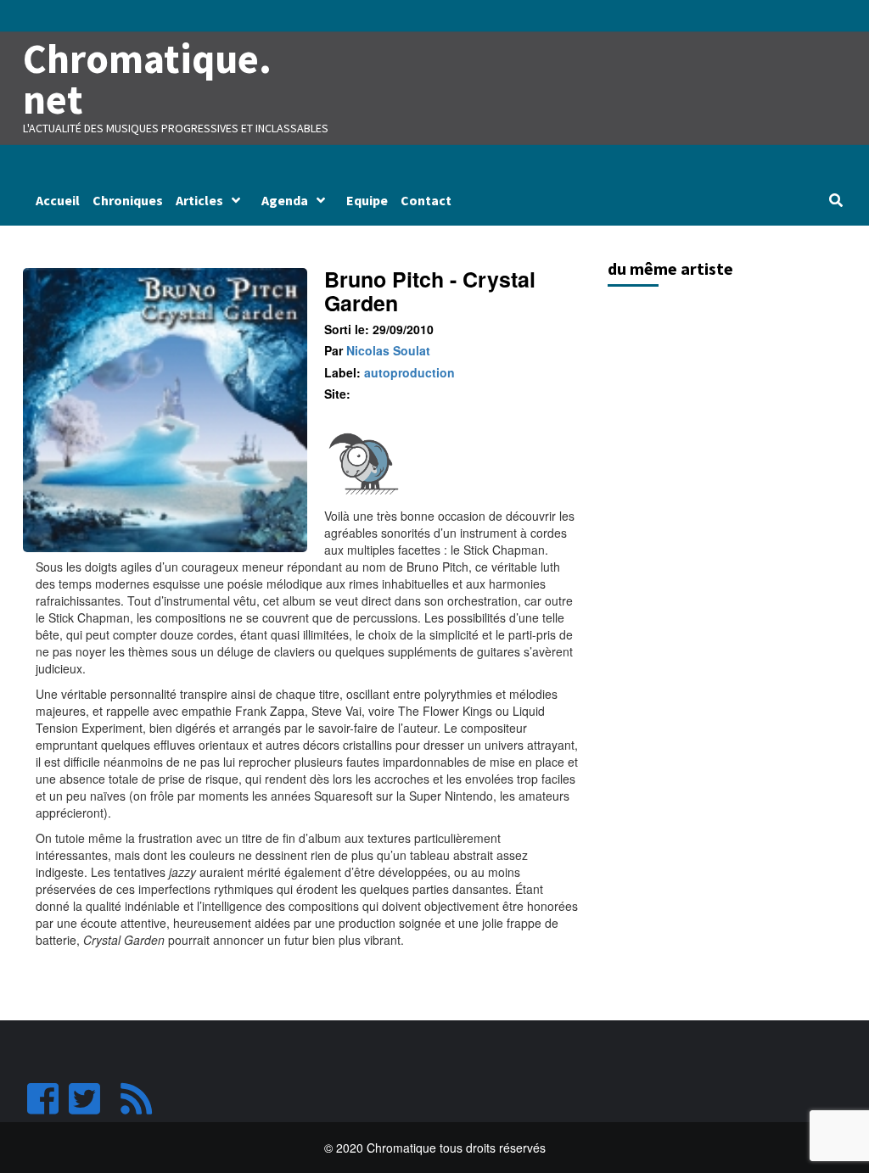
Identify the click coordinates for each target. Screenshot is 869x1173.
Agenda (284, 200)
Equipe (367, 200)
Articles (199, 200)
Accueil (58, 200)
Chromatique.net (147, 79)
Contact (426, 200)
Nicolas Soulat (388, 350)
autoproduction (409, 372)
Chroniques (128, 200)
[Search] (835, 200)
